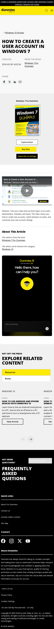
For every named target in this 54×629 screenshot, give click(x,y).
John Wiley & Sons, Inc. (32, 613)
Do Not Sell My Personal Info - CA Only (17, 607)
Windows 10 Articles (14, 32)
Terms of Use (7, 589)
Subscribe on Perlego (27, 156)
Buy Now (26, 149)
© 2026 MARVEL (7, 626)
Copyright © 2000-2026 (10, 613)
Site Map (4, 523)
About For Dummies (9, 504)
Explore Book (27, 142)
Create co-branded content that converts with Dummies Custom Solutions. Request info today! (27, 3)
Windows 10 (7, 249)
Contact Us (5, 511)
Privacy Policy (6, 595)
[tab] (26, 372)
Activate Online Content (10, 517)
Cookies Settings (8, 601)
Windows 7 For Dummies (31, 65)
